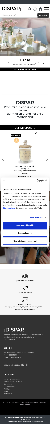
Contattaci (8, 384)
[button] (1, 51)
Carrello (40, 9)
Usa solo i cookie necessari (25, 241)
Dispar (11, 402)
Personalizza (23, 233)
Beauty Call (8, 394)
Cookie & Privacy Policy (13, 382)
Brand (6, 391)
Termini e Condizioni (12, 379)
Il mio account (29, 9)
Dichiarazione (9, 208)
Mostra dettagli (36, 217)
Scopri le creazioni (25, 69)
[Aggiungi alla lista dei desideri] (37, 133)
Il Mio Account (9, 386)
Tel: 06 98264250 (10, 355)
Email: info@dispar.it (12, 357)
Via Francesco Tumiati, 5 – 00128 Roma (19, 353)
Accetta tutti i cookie (25, 225)
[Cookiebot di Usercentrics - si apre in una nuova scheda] (36, 180)
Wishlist (35, 9)
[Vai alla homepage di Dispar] (15, 330)
